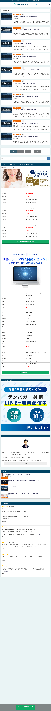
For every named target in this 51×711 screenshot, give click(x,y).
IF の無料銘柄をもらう (25, 372)
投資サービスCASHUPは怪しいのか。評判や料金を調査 (25, 16)
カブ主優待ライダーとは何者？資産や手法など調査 (24, 83)
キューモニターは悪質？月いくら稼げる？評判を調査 (24, 109)
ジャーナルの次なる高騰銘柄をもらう (25, 241)
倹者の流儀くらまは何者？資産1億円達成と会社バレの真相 (25, 96)
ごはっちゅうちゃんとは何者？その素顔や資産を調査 (24, 56)
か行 (22, 14)
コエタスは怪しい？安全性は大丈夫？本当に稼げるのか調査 (26, 123)
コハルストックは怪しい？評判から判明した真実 (23, 43)
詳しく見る (25, 463)
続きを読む (10, 518)
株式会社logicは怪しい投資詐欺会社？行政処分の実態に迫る (26, 29)
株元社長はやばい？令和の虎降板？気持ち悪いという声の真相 (26, 136)
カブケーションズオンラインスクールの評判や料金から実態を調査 (27, 69)
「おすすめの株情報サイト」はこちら (25, 707)
